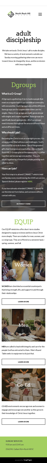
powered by (23, 460)
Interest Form (23, 204)
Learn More (23, 301)
